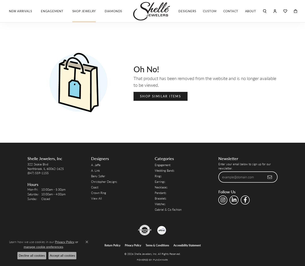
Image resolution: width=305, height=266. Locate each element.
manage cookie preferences (43, 247)
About (250, 11)
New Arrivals (20, 11)
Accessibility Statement (187, 245)
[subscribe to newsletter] (270, 177)
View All (96, 198)
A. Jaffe (95, 165)
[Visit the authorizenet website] (145, 230)
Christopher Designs (104, 181)
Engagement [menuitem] (162, 165)
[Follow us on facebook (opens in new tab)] (245, 200)
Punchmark (160, 259)
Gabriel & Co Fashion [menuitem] (168, 209)
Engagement (52, 11)
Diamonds (113, 11)
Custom (210, 11)
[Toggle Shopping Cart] (295, 11)
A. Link (95, 170)
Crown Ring (98, 193)
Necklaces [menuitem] (161, 187)
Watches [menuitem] (160, 204)
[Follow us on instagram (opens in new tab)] (222, 200)
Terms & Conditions (157, 245)
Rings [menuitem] (158, 176)
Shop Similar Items (160, 96)
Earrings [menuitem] (160, 181)
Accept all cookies (62, 255)
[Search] (265, 11)
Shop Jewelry (84, 11)
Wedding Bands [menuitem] (164, 170)
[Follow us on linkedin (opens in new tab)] (234, 200)
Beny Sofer (98, 176)
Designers (187, 11)
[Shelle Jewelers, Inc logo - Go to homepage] (152, 11)
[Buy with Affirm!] (161, 230)
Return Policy (112, 245)
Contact (230, 11)
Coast (94, 187)
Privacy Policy (133, 245)
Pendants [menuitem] (160, 193)
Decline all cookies (32, 255)
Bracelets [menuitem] (160, 198)
